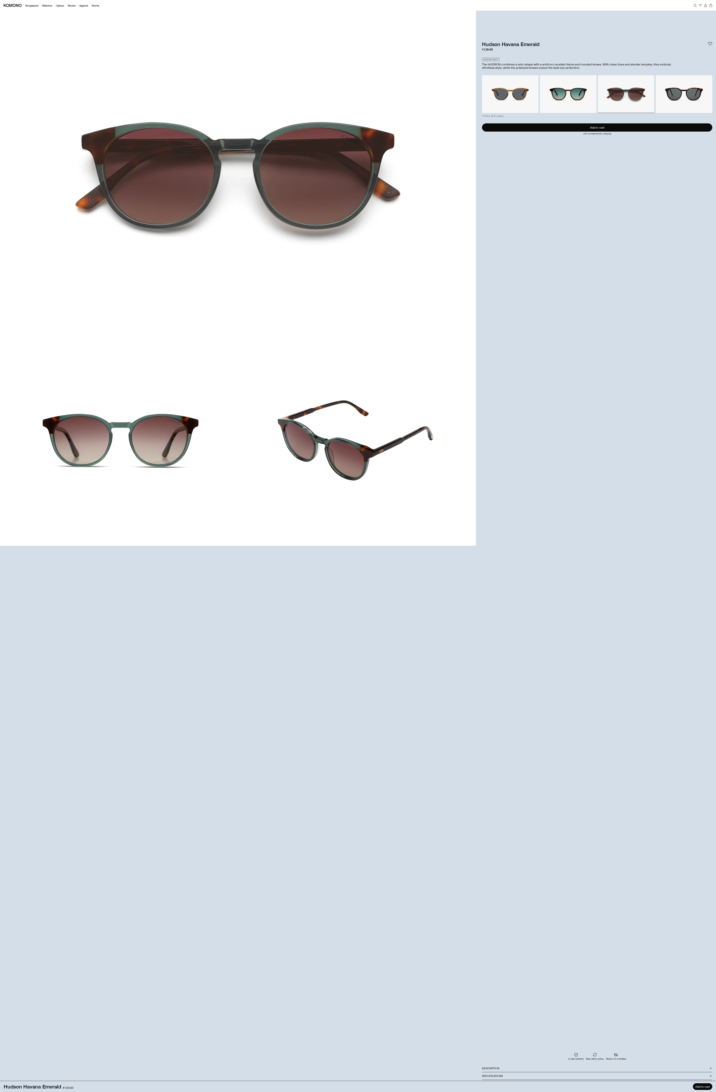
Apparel (83, 5)
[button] (492, 115)
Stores (95, 5)
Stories (72, 5)
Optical (60, 5)
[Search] (695, 5)
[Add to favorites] (710, 44)
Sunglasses (31, 5)
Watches (47, 5)
